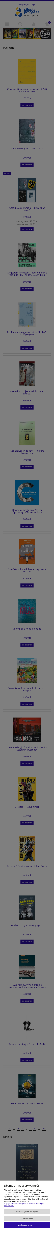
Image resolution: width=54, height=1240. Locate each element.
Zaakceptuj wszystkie (27, 1225)
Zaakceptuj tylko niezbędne (27, 1212)
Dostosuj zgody (27, 1218)
